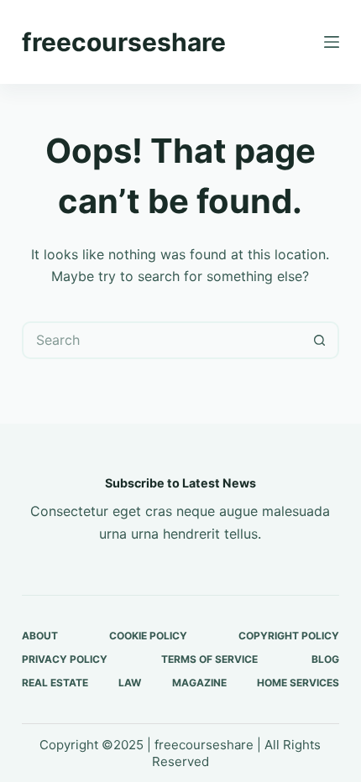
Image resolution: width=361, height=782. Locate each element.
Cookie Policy (148, 635)
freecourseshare (124, 42)
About (40, 635)
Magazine (199, 682)
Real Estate (55, 682)
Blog (325, 659)
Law (129, 682)
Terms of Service (209, 659)
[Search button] (320, 340)
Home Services (298, 682)
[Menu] (331, 42)
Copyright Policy (288, 635)
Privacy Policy (64, 659)
